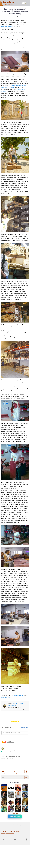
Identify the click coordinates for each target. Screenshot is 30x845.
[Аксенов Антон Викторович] (11, 787)
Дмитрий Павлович (7, 26)
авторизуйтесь (24, 727)
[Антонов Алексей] (11, 801)
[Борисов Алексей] (25, 801)
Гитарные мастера (14, 782)
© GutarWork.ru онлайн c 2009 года (11, 825)
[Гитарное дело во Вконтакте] (15, 839)
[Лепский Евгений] (25, 787)
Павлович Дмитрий (17, 695)
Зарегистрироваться (14, 816)
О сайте (3, 831)
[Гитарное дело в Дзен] (26, 839)
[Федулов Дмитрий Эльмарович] (11, 794)
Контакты (9, 831)
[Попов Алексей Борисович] (25, 808)
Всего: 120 (15, 813)
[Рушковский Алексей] (25, 794)
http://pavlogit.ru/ (6, 697)
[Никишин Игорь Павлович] (18, 787)
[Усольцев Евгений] (18, 794)
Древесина (20, 17)
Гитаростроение (12, 17)
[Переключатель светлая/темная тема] (24, 3)
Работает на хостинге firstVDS (9, 828)
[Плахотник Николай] (11, 808)
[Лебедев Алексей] (18, 801)
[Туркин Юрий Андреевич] (4, 787)
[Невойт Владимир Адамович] (4, 801)
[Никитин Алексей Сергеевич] (4, 794)
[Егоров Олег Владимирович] (18, 808)
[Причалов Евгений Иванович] (4, 808)
